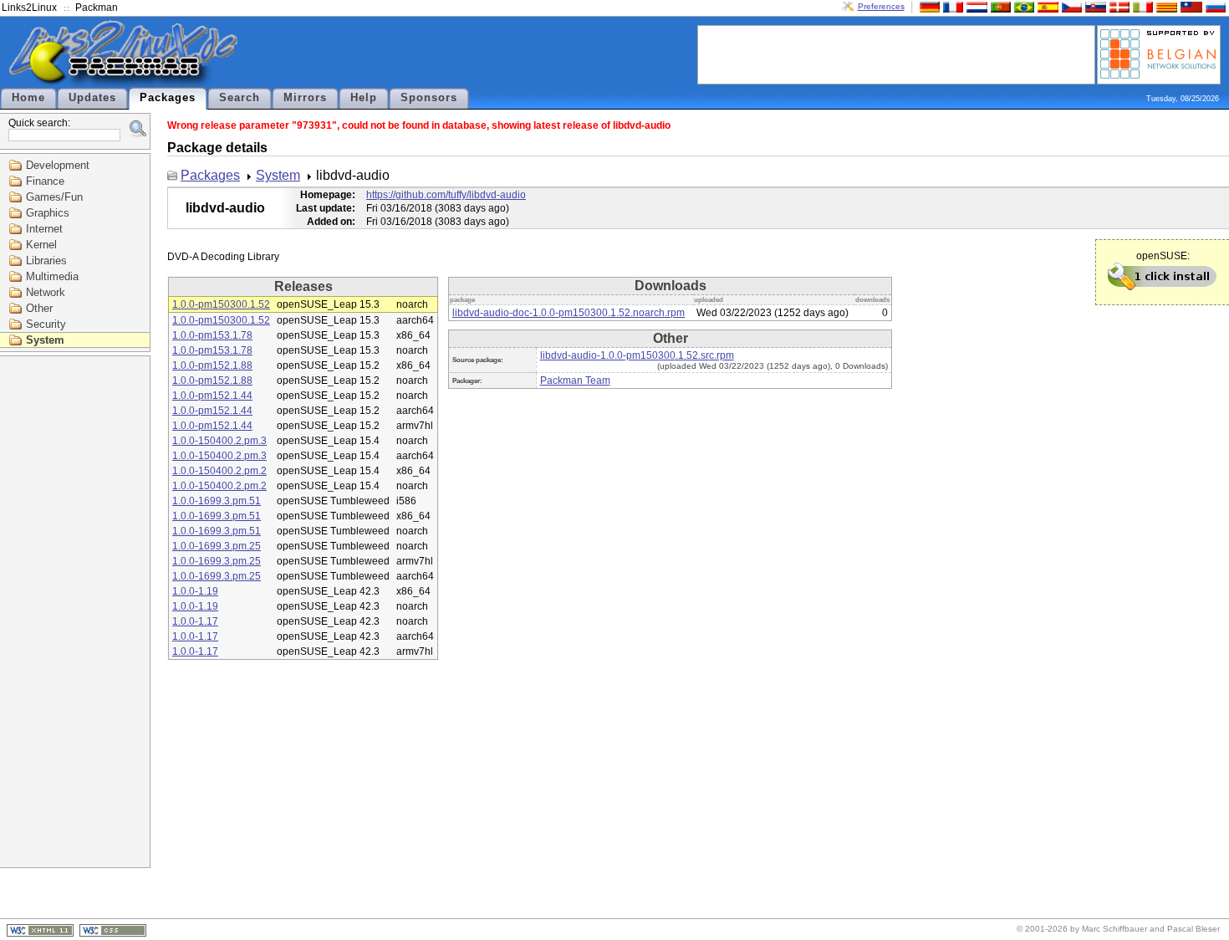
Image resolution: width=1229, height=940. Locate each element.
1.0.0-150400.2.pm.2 (219, 471)
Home (28, 98)
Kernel (41, 244)
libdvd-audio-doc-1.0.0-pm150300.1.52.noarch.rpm (568, 313)
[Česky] (1070, 6)
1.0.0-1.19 (195, 591)
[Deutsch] (928, 6)
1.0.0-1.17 (195, 621)
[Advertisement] (896, 53)
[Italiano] (1141, 6)
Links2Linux (29, 7)
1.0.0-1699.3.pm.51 (216, 501)
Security (46, 324)
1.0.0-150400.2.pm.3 (219, 441)
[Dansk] (1118, 6)
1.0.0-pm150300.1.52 (221, 304)
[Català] (1164, 6)
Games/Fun (54, 197)
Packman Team (575, 380)
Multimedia (52, 276)
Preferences (881, 6)
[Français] (951, 6)
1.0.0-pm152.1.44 (212, 395)
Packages (168, 98)
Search (239, 98)
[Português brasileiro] (1022, 6)
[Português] (999, 6)
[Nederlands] (975, 6)
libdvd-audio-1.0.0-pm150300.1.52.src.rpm (637, 355)
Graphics (47, 213)
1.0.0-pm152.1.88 (212, 365)
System (45, 340)
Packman (96, 7)
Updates (92, 98)
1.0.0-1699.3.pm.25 (216, 546)
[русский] (1214, 6)
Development (57, 165)
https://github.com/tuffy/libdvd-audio (446, 195)
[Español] (1046, 6)
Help (363, 98)
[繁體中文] (1189, 6)
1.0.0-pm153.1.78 (212, 335)
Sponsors (428, 98)
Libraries (46, 260)
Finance (45, 181)
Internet (44, 228)
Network (45, 292)
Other (39, 308)
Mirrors (305, 98)
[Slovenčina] (1093, 6)
